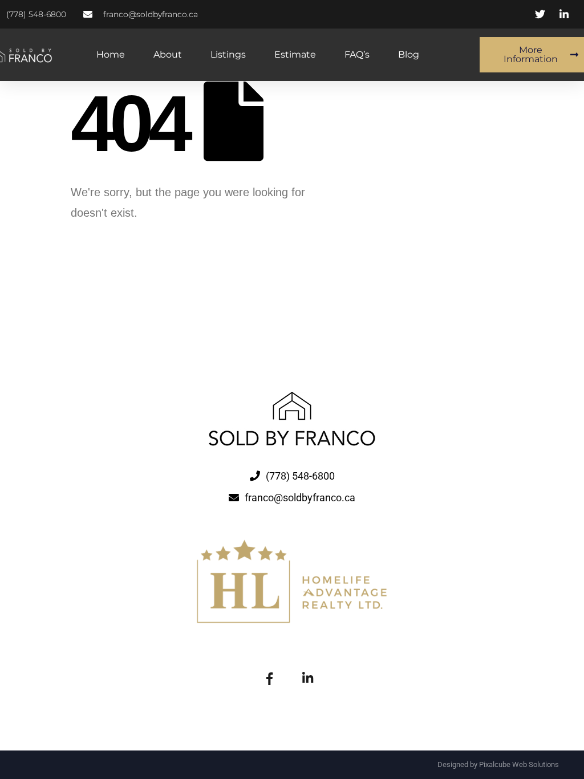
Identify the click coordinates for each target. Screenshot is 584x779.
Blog (408, 54)
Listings (228, 54)
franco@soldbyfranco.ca (300, 498)
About (167, 54)
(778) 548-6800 (300, 476)
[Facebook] (269, 677)
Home (110, 54)
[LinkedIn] (307, 677)
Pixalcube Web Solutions (519, 764)
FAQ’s (357, 54)
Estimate (295, 54)
